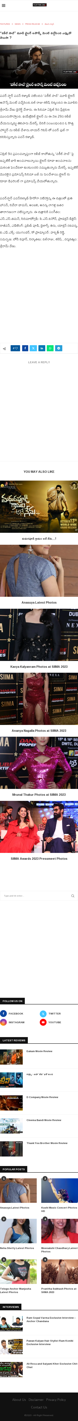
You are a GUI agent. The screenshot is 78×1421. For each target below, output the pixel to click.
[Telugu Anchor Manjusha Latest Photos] (18, 1271)
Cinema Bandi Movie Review (44, 1120)
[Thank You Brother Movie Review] (11, 1149)
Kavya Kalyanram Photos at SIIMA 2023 (39, 666)
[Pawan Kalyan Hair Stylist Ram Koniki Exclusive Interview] (11, 1346)
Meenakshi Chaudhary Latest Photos (59, 1249)
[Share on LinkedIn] (41, 348)
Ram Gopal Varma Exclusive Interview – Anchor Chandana (51, 1319)
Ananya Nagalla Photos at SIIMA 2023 (39, 730)
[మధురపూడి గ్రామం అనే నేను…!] (39, 507)
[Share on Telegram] (58, 348)
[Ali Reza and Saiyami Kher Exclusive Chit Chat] (11, 1369)
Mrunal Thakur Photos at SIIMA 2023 (39, 794)
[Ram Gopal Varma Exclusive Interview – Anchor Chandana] (11, 1323)
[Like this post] (16, 348)
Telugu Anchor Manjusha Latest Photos (15, 1290)
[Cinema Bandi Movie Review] (11, 1126)
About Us (19, 1399)
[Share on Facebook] (25, 348)
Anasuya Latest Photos (39, 602)
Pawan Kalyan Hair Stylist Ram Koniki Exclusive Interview (50, 1342)
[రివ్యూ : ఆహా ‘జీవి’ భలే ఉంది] (11, 1080)
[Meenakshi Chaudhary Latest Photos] (59, 1231)
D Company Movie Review (42, 1097)
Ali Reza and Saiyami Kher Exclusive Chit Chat (52, 1365)
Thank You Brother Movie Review (47, 1143)
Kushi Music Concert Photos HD (59, 1209)
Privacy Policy (56, 1399)
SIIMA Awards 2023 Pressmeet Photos (39, 858)
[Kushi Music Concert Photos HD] (59, 1190)
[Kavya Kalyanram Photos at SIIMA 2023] (39, 635)
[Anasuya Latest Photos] (39, 571)
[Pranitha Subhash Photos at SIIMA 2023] (59, 1271)
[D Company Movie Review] (11, 1103)
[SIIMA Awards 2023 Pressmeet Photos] (39, 827)
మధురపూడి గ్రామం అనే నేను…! (39, 538)
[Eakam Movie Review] (11, 1057)
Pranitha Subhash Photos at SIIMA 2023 (58, 1290)
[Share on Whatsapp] (50, 348)
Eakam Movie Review (39, 1051)
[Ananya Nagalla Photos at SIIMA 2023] (39, 699)
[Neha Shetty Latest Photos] (18, 1231)
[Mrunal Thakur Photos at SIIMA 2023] (39, 763)
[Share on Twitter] (33, 348)
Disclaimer (36, 1399)
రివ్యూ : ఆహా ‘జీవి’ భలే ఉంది (40, 1074)
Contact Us (39, 1407)
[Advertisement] (39, 298)
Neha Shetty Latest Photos (17, 1248)
